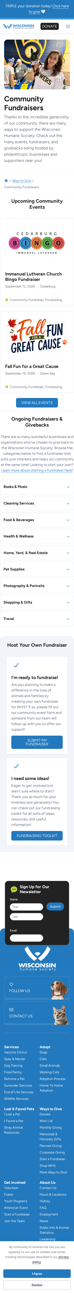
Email (13, 930)
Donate (49, 26)
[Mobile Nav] (68, 26)
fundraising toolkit (37, 835)
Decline (37, 1285)
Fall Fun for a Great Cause (31, 366)
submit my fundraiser (37, 742)
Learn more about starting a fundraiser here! (37, 470)
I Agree (37, 1273)
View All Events (37, 402)
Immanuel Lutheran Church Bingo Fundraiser (33, 276)
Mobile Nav (68, 26)
